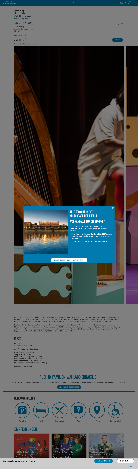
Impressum (131, 466)
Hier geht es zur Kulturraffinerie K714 (69, 260)
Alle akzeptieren (104, 461)
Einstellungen (125, 461)
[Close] (113, 207)
